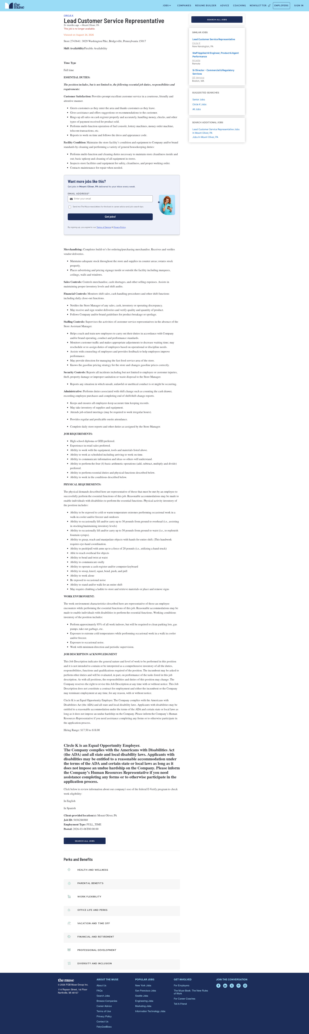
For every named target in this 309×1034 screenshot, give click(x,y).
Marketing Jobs (143, 1006)
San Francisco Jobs (145, 990)
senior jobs (198, 99)
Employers (281, 5)
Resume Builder (205, 5)
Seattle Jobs (141, 995)
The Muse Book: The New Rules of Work (191, 992)
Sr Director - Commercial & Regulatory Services (213, 72)
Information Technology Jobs (150, 1011)
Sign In (299, 5)
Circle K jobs (199, 104)
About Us (101, 985)
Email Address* (78, 193)
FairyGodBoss (104, 1026)
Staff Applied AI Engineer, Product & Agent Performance (215, 55)
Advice (224, 5)
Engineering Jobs (144, 1000)
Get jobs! (110, 216)
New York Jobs (143, 985)
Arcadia (196, 60)
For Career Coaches (184, 998)
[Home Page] (14, 6)
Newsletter (258, 5)
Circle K (68, 15)
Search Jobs (103, 995)
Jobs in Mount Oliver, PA (205, 137)
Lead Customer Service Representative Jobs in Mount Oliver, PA (215, 131)
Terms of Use (104, 1011)
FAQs (100, 990)
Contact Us (102, 1021)
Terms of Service (104, 227)
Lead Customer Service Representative (213, 39)
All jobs (196, 109)
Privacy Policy (119, 227)
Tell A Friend (180, 1003)
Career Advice (104, 1006)
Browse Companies (107, 1000)
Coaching (239, 5)
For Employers (181, 985)
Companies (184, 5)
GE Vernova (198, 77)
